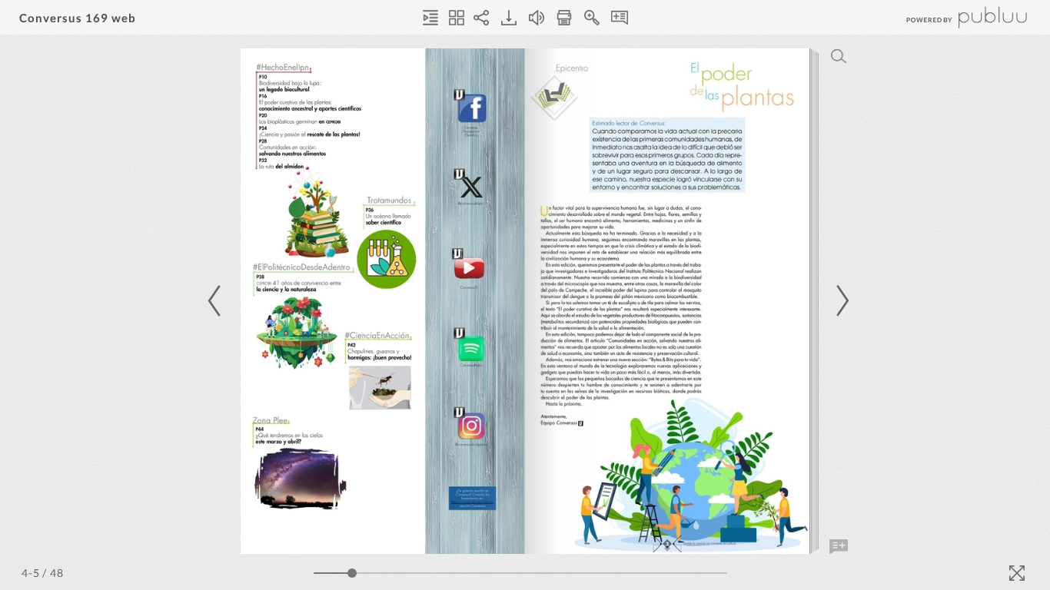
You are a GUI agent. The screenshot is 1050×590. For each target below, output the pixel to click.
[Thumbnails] (456, 17)
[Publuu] (954, 17)
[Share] (481, 17)
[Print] (564, 17)
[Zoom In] (592, 17)
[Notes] (619, 17)
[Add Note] (838, 547)
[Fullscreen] (1017, 573)
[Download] (509, 17)
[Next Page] (840, 300)
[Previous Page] (217, 300)
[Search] (838, 56)
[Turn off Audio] (536, 17)
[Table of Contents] (430, 17)
